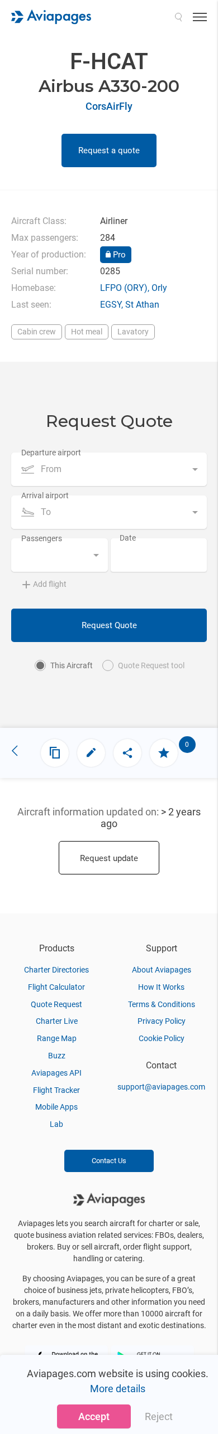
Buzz (56, 1055)
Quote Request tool (151, 665)
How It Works (161, 987)
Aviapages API (56, 1072)
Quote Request (56, 1004)
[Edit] (91, 753)
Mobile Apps (56, 1106)
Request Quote (109, 625)
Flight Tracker (56, 1090)
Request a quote (109, 150)
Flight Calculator (56, 987)
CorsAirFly (109, 106)
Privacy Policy (162, 1021)
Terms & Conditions (161, 1004)
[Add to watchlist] (164, 753)
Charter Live (57, 1021)
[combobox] (109, 469)
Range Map (57, 1038)
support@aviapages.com (161, 1086)
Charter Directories (56, 969)
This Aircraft (71, 665)
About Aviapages (161, 969)
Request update (109, 858)
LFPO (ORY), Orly (133, 288)
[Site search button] (178, 16)
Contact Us (109, 1160)
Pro (118, 255)
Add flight (50, 584)
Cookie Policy (161, 1038)
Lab (56, 1124)
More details (117, 1388)
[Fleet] (55, 753)
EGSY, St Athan (129, 304)
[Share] (127, 753)
